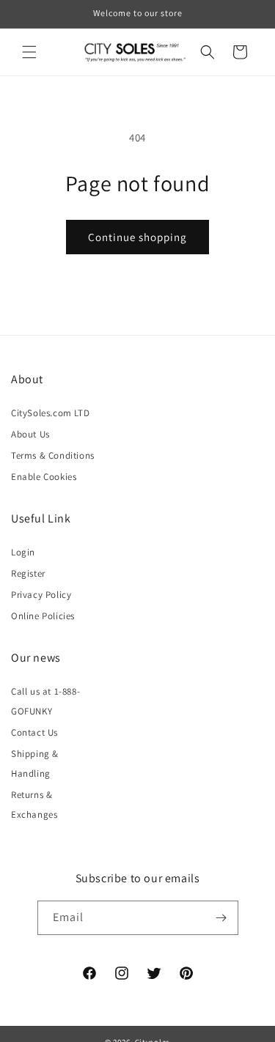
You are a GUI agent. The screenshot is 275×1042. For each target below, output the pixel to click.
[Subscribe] (221, 918)
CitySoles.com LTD (50, 413)
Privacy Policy (41, 594)
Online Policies (43, 616)
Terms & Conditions (53, 455)
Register (28, 573)
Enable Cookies (43, 476)
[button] (29, 52)
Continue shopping (137, 237)
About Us (30, 434)
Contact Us (34, 732)
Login (23, 552)
